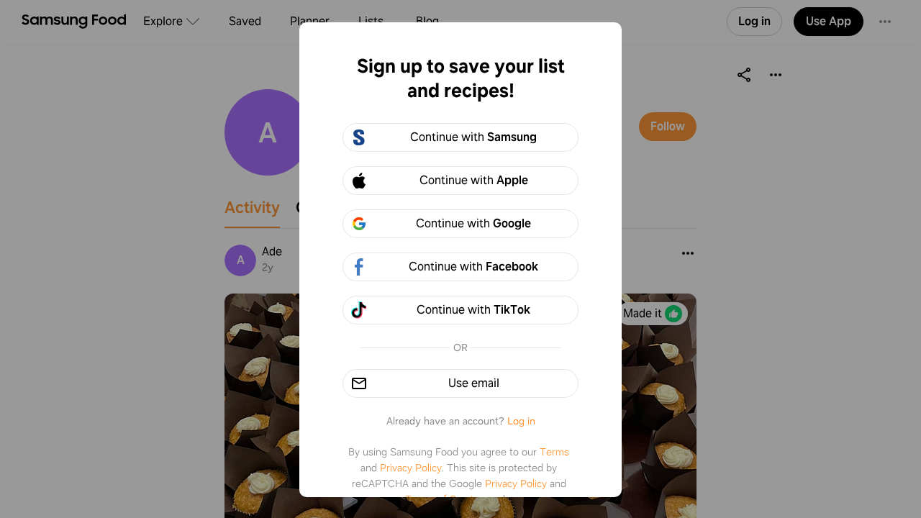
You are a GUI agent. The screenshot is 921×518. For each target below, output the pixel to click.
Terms (554, 451)
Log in (521, 420)
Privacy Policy (411, 467)
